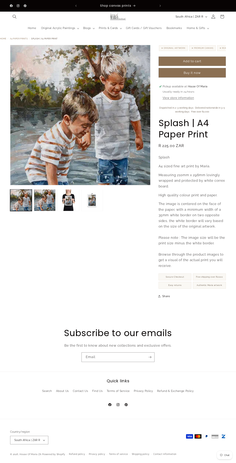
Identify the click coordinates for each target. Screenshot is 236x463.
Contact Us (80, 391)
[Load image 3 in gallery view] (68, 200)
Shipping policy (141, 454)
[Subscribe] (149, 357)
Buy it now (192, 73)
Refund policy (77, 454)
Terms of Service (118, 391)
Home (3, 38)
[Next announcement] (160, 6)
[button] (14, 16)
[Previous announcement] (76, 6)
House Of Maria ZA (30, 454)
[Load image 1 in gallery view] (21, 200)
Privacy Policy (143, 391)
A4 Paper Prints (19, 38)
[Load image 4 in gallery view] (92, 200)
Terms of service (118, 454)
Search (47, 391)
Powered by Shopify (53, 454)
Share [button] (166, 296)
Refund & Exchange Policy (175, 391)
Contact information (164, 454)
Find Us (97, 391)
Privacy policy (97, 454)
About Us (62, 391)
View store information (178, 98)
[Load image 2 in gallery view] (45, 200)
